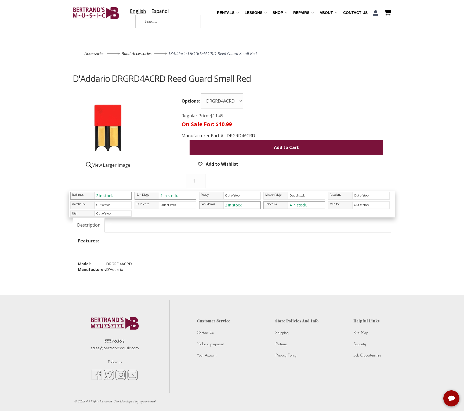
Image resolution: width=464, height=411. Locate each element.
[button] (376, 13)
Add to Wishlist (221, 164)
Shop (278, 12)
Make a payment (210, 344)
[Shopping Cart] (386, 13)
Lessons (254, 12)
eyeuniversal (147, 401)
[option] (160, 11)
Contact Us (355, 12)
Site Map (360, 332)
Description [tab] (88, 225)
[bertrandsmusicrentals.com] (96, 13)
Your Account (207, 355)
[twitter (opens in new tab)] (108, 374)
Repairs (301, 12)
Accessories (94, 53)
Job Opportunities (367, 355)
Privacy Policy (285, 355)
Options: (191, 101)
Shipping (282, 332)
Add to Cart (286, 147)
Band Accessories (136, 53)
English (138, 11)
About (327, 12)
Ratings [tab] (117, 225)
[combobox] (138, 11)
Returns (281, 344)
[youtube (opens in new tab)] (132, 374)
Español (160, 11)
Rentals (226, 12)
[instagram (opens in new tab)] (120, 374)
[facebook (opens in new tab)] (97, 374)
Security (359, 344)
